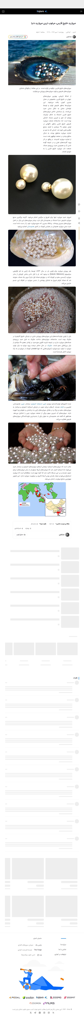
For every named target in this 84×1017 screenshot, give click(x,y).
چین (22, 404)
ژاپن (44, 404)
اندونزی (33, 404)
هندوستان (30, 226)
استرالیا (39, 404)
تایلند (62, 407)
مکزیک (50, 345)
